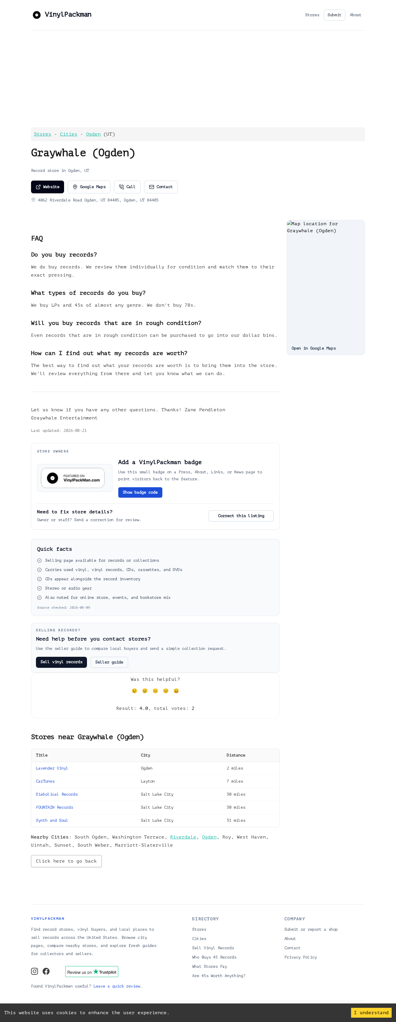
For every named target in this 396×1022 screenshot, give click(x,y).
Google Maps (93, 187)
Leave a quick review (117, 986)
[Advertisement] (198, 78)
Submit (334, 15)
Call (131, 187)
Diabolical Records (57, 794)
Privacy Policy (300, 957)
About (356, 15)
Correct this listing (241, 516)
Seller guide (109, 662)
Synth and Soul (52, 820)
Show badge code (140, 492)
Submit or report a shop (311, 929)
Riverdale (183, 837)
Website (51, 187)
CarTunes (45, 781)
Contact (165, 187)
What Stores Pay (209, 966)
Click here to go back (66, 861)
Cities (68, 134)
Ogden (93, 134)
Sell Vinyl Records (213, 948)
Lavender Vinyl (52, 768)
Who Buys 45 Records (214, 957)
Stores (312, 15)
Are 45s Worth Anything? (219, 976)
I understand (371, 1012)
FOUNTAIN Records (54, 807)
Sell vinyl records (61, 662)
